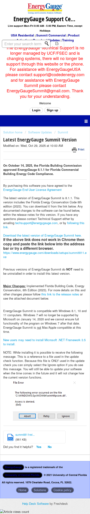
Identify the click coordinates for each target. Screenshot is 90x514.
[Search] (48, 43)
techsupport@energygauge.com (36, 223)
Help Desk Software (36, 503)
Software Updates (40, 132)
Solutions (40, 490)
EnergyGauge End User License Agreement (32, 189)
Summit (63, 132)
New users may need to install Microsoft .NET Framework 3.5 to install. (44, 342)
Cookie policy (63, 490)
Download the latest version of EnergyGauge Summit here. (42, 235)
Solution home (13, 132)
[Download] (36, 259)
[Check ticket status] (57, 43)
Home (22, 490)
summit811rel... (25, 434)
